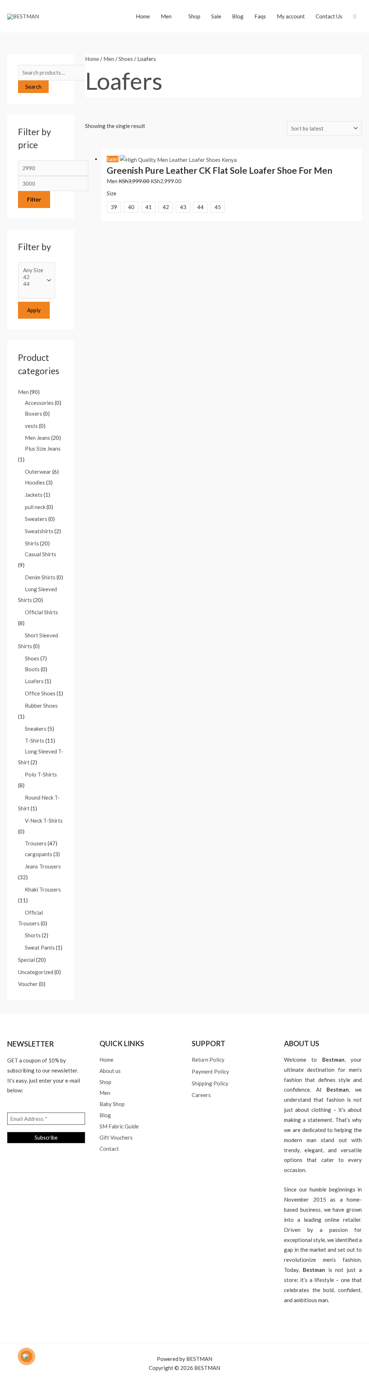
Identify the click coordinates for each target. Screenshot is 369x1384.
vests (31, 426)
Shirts (32, 543)
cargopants (38, 854)
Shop (194, 16)
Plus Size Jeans (43, 448)
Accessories (39, 402)
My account (291, 16)
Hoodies (35, 482)
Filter (34, 199)
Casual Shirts (40, 554)
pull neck (35, 507)
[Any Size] (33, 270)
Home (143, 16)
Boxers (33, 413)
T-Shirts (34, 740)
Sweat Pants (40, 947)
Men (166, 16)
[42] (33, 277)
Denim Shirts (40, 577)
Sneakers (35, 728)
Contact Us (329, 16)
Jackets (34, 494)
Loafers (34, 681)
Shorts (33, 935)
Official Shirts (41, 612)
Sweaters (36, 519)
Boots (32, 669)
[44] (33, 283)
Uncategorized (35, 972)
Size (111, 193)
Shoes (32, 658)
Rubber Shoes (41, 705)
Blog (238, 16)
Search (33, 86)
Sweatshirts (39, 531)
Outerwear (38, 471)
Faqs (260, 16)
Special (26, 959)
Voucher (28, 984)
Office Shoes (40, 693)
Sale (216, 16)
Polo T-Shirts (41, 774)
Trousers (35, 843)
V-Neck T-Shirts (44, 820)
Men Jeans (37, 437)
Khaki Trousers (43, 889)
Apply (34, 310)
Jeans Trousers (43, 866)
